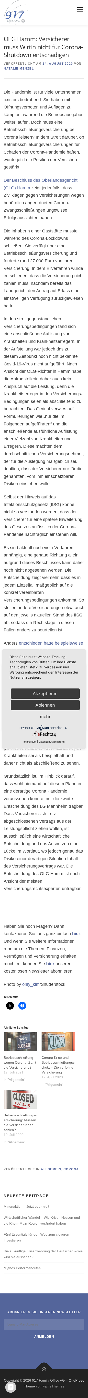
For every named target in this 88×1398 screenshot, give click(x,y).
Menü (79, 9)
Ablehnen (45, 705)
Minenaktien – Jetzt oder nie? (26, 1206)
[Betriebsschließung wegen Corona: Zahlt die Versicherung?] (20, 1041)
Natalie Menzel (19, 68)
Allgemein (51, 1169)
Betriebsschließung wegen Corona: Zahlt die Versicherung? (20, 1062)
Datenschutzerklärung (52, 741)
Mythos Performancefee (22, 1268)
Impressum (29, 741)
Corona (71, 1169)
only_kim (31, 984)
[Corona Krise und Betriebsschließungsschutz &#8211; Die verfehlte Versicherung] (58, 1041)
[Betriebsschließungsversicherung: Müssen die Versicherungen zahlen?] (20, 1099)
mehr (45, 716)
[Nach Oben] (44, 1369)
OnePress (76, 1380)
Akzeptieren (45, 693)
